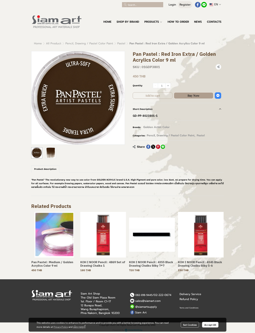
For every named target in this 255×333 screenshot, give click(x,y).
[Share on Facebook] (148, 147)
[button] (142, 4)
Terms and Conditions (189, 307)
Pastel (121, 43)
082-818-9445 (143, 295)
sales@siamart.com (148, 301)
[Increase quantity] (168, 85)
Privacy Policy (61, 326)
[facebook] (198, 4)
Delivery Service (190, 294)
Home (38, 43)
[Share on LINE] (163, 147)
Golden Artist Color (156, 127)
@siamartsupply (146, 307)
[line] (204, 4)
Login (172, 5)
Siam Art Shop (90, 294)
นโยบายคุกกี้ (79, 326)
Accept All (210, 324)
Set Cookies (190, 324)
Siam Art (141, 312)
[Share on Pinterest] (158, 147)
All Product (53, 43)
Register (185, 5)
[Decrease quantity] (155, 85)
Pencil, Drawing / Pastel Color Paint (89, 43)
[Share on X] (153, 147)
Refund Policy (189, 299)
